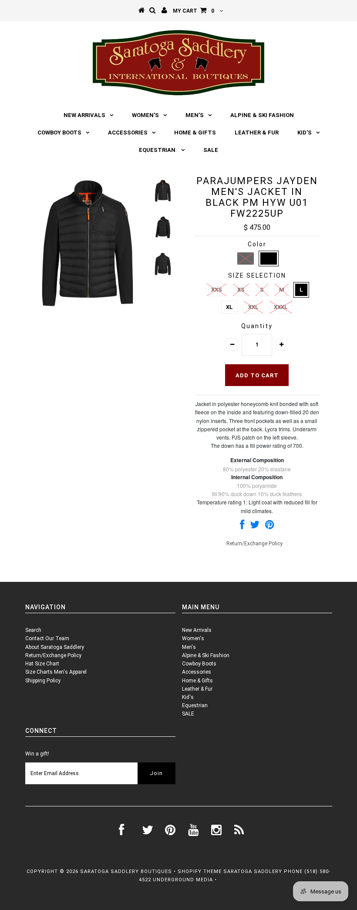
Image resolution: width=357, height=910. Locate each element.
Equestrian (158, 150)
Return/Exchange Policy (254, 544)
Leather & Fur (257, 132)
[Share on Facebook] (242, 527)
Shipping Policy (43, 681)
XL (229, 307)
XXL (253, 307)
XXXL (281, 307)
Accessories (128, 132)
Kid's (304, 132)
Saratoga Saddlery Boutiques (126, 871)
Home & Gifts (195, 132)
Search (33, 630)
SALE (210, 150)
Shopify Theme (200, 871)
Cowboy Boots (59, 132)
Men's (194, 115)
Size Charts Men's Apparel (56, 672)
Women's (145, 115)
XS (241, 289)
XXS (216, 289)
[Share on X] (254, 527)
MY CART (193, 11)
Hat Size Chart (42, 664)
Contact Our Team (47, 638)
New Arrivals (84, 115)
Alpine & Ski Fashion (262, 115)
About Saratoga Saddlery (54, 647)
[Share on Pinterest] (269, 527)
